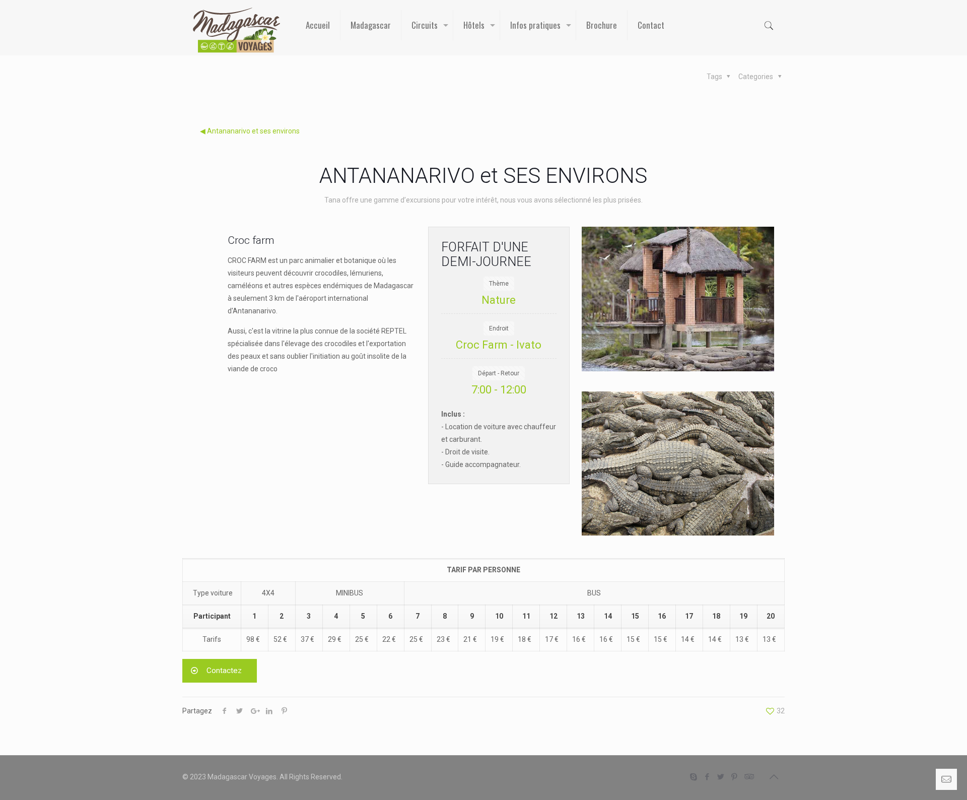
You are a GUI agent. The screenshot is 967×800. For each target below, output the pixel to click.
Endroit (499, 328)
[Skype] (693, 776)
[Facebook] (707, 776)
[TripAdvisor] (748, 776)
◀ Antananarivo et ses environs (250, 131)
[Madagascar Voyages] (236, 30)
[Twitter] (721, 776)
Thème (499, 283)
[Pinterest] (734, 776)
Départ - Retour (498, 373)
